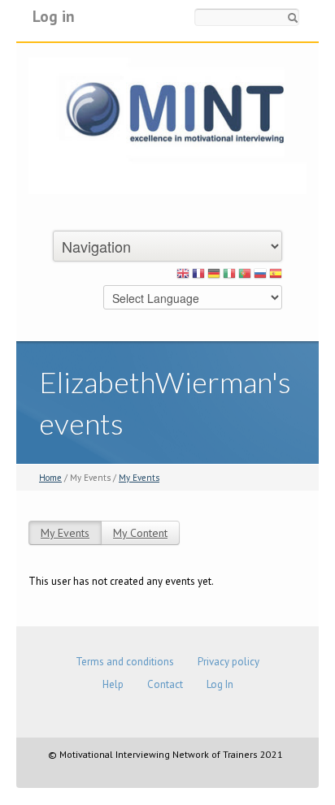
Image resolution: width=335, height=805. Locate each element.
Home (50, 477)
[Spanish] (275, 276)
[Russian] (260, 276)
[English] (182, 276)
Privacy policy (228, 662)
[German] (213, 276)
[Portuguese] (244, 276)
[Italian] (229, 276)
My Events (139, 477)
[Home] (167, 125)
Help (113, 684)
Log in (54, 16)
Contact (165, 684)
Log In (220, 684)
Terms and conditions (125, 662)
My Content (140, 533)
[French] (198, 276)
